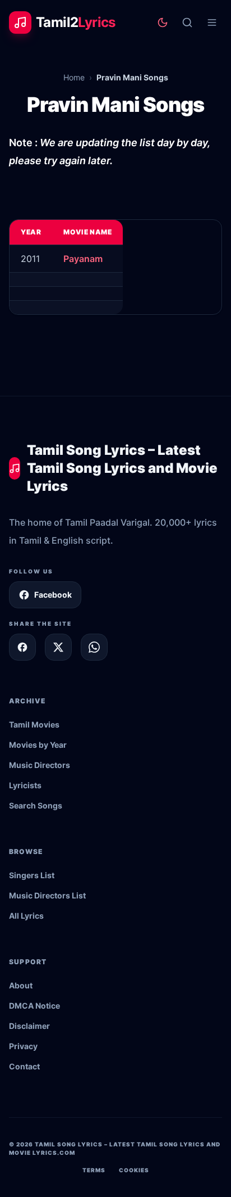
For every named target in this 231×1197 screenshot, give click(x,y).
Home (74, 77)
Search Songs (35, 805)
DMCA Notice (34, 1005)
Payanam (83, 258)
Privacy (23, 1046)
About (21, 985)
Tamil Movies (34, 724)
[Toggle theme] (163, 22)
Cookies (134, 1170)
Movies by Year (38, 744)
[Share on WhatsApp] (94, 647)
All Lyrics (26, 915)
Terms (93, 1170)
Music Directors (39, 765)
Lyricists (25, 785)
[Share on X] (58, 647)
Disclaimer (29, 1026)
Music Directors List (47, 895)
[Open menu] (212, 22)
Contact (24, 1066)
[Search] (187, 22)
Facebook (53, 594)
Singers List (31, 875)
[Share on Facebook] (22, 647)
